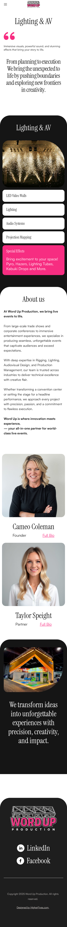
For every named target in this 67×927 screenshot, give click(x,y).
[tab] (33, 196)
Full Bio (48, 535)
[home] (33, 4)
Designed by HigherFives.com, (33, 907)
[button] (5, 4)
